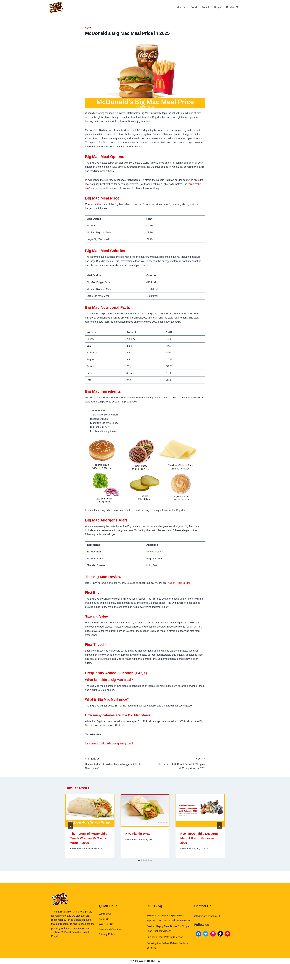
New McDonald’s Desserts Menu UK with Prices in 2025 (199, 838)
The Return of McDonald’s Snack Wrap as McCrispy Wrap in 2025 (181, 764)
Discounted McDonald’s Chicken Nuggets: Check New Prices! (112, 764)
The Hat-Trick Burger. (178, 582)
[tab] (139, 860)
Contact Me (232, 7)
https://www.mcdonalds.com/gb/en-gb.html (109, 743)
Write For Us (106, 924)
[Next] (219, 825)
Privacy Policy (107, 934)
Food (194, 7)
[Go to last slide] (70, 825)
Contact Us (105, 914)
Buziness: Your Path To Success (165, 937)
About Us (104, 919)
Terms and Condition (110, 929)
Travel (205, 7)
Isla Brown (78, 849)
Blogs (217, 7)
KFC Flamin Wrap (138, 833)
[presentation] (89, 810)
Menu (88, 28)
